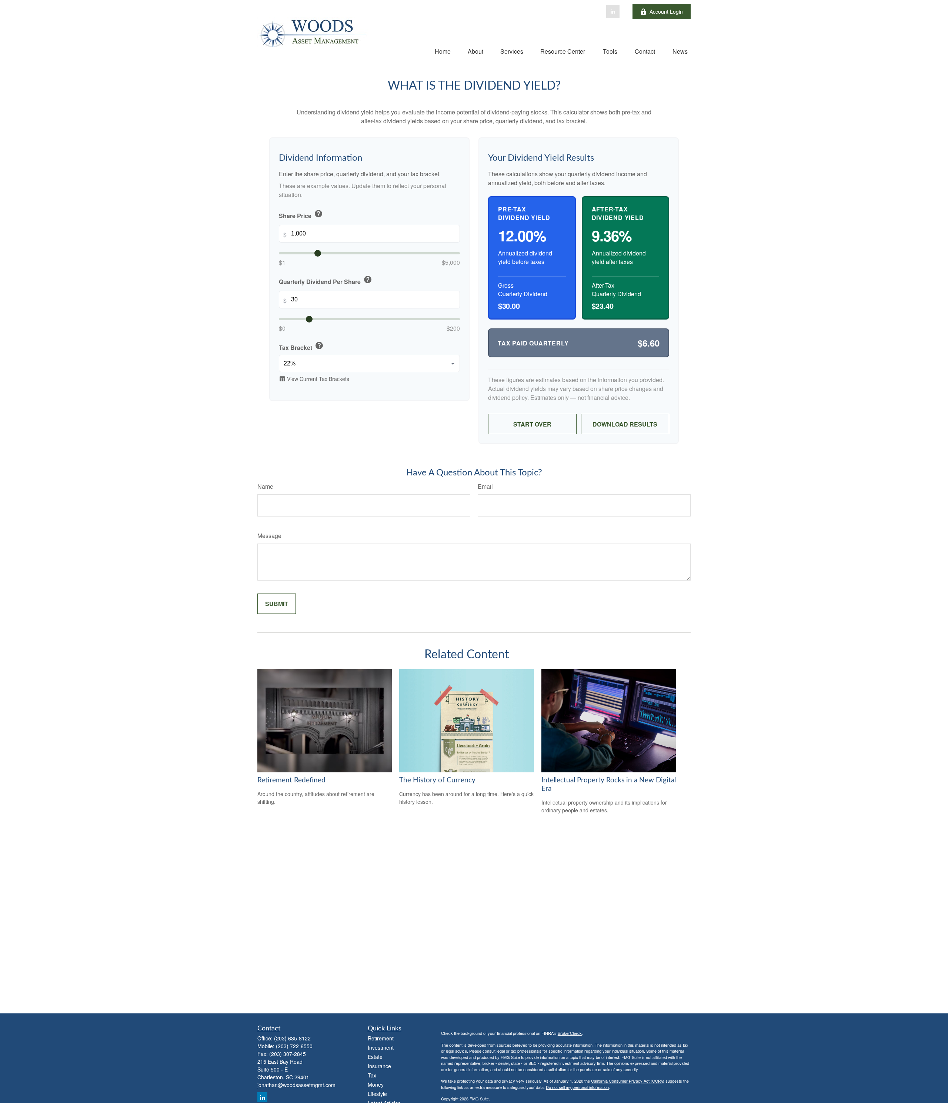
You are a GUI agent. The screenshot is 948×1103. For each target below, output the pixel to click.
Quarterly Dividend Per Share (325, 280)
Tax (372, 1075)
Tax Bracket (301, 346)
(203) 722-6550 (294, 1046)
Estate (375, 1056)
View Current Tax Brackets (314, 379)
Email (485, 486)
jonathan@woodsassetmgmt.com (296, 1085)
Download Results (624, 424)
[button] (443, 51)
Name (265, 486)
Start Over (532, 424)
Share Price (301, 215)
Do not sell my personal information (577, 1087)
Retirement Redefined (291, 780)
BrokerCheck (570, 1033)
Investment (381, 1047)
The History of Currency (437, 780)
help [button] (318, 214)
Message (269, 535)
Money (376, 1084)
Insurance (379, 1066)
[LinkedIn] (613, 11)
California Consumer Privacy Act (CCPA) (627, 1081)
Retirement (381, 1038)
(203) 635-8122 (292, 1038)
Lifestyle (377, 1093)
